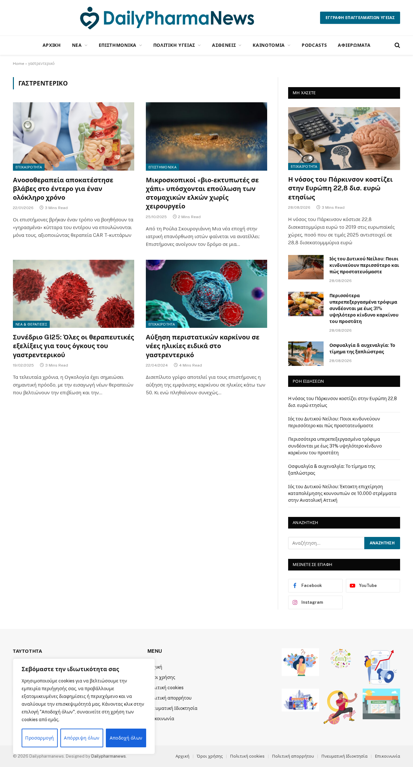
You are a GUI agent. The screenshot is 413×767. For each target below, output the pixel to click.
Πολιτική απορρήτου (169, 698)
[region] (84, 706)
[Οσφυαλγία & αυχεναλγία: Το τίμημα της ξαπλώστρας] (306, 353)
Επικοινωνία (160, 718)
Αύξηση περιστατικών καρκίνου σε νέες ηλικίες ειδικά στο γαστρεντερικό (202, 345)
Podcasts (314, 45)
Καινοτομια (269, 45)
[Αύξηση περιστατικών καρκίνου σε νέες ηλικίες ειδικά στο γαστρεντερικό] (206, 294)
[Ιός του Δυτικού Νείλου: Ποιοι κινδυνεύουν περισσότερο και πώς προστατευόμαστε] (306, 267)
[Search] (396, 45)
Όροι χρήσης (161, 677)
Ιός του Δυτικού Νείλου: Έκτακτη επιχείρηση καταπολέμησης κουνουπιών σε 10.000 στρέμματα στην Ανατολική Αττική (342, 493)
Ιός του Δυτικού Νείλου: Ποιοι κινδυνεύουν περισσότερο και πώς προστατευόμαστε (364, 265)
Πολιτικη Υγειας (174, 45)
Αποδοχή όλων (126, 738)
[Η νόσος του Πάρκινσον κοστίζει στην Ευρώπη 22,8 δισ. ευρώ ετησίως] (344, 138)
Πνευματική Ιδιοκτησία (172, 708)
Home (18, 63)
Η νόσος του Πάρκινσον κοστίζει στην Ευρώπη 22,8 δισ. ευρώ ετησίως (340, 188)
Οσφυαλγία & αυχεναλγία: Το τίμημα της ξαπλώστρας (362, 348)
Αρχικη (52, 45)
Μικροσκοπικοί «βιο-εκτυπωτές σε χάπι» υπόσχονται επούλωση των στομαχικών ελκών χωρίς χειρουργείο (202, 193)
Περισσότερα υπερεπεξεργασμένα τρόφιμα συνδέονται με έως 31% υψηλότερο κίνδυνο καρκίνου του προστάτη (363, 308)
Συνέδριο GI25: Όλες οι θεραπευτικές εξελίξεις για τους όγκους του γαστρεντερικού (73, 345)
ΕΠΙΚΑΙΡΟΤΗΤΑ (28, 167)
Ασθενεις (224, 45)
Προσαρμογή (39, 738)
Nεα (77, 45)
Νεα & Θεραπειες (31, 324)
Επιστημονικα (117, 45)
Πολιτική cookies (165, 687)
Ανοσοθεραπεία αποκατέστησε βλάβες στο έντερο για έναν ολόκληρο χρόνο (63, 188)
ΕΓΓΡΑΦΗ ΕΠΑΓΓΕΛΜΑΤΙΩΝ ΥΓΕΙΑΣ (360, 17)
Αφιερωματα (354, 45)
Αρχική (182, 756)
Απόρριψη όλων (81, 738)
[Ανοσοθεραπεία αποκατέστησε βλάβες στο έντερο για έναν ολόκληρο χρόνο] (73, 136)
